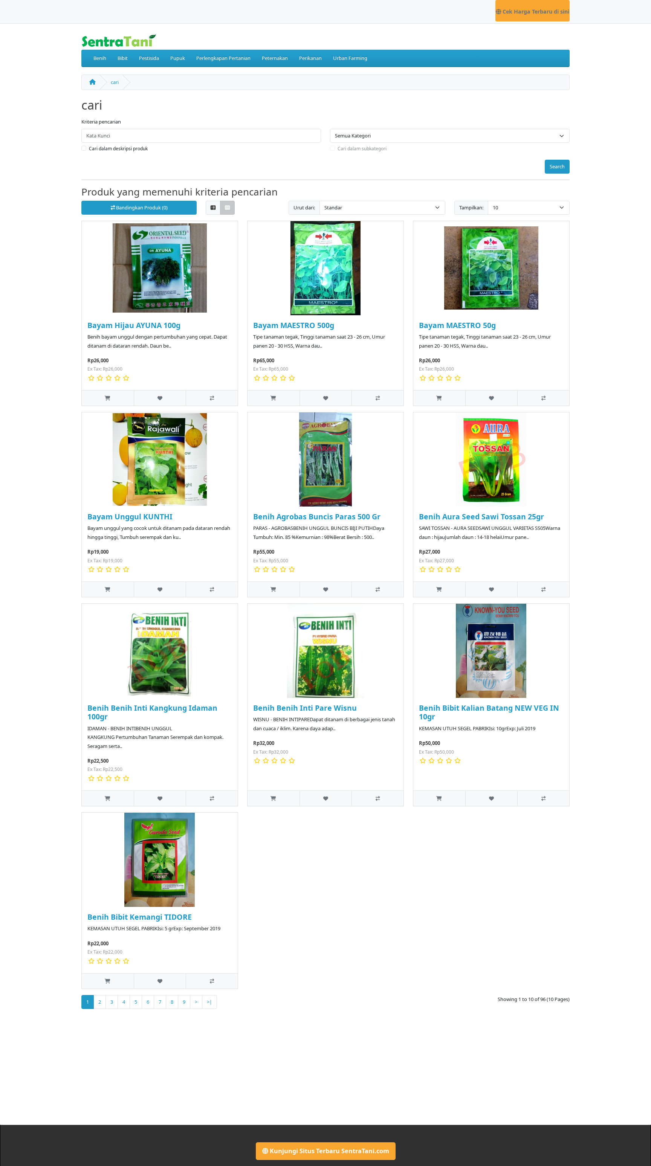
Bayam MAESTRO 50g (457, 325)
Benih (99, 58)
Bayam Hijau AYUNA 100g (133, 325)
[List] (213, 208)
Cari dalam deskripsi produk (118, 148)
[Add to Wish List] (160, 398)
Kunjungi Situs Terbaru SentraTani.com (328, 1151)
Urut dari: (304, 207)
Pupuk (177, 58)
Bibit (123, 58)
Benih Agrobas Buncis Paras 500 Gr (317, 516)
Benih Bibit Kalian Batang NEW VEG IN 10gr (489, 712)
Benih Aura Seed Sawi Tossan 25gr (481, 516)
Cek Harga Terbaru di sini (535, 11)
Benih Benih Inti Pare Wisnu (305, 708)
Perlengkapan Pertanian (223, 58)
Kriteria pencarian (101, 121)
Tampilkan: (471, 207)
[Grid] (227, 208)
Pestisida (149, 58)
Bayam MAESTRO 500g (293, 325)
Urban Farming (350, 58)
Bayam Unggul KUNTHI (130, 516)
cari (115, 82)
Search (557, 166)
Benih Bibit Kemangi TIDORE (139, 917)
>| (209, 1001)
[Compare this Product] (212, 398)
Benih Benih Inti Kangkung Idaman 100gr (152, 712)
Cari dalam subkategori (362, 148)
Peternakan (275, 58)
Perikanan (310, 58)
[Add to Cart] (108, 398)
